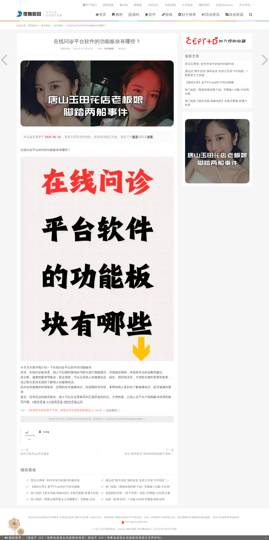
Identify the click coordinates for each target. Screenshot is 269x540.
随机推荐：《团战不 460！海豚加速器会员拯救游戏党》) (85, 537)
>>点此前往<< (111, 410)
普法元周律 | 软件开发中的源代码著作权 (55, 480)
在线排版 (170, 5)
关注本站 (245, 5)
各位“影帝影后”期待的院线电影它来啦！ (149, 453)
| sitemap (121, 529)
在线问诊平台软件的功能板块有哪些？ (97, 41)
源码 (135, 15)
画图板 (138, 5)
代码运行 (153, 5)
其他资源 (236, 15)
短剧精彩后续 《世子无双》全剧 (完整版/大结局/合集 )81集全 (143, 493)
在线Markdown (224, 5)
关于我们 (91, 5)
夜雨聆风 (28, 14)
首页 (102, 15)
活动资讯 (212, 15)
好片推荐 (189, 15)
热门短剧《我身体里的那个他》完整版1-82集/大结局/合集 (141, 486)
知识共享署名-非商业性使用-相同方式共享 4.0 (68, 517)
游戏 (168, 15)
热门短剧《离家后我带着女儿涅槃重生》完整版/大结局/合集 (67, 499)
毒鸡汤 (124, 5)
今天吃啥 (187, 5)
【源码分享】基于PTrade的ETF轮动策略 (55, 486)
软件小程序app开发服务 (34, 453)
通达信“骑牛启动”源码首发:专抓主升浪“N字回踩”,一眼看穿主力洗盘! (147, 480)
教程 (119, 15)
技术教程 (45, 25)
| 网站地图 (131, 529)
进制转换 (108, 5)
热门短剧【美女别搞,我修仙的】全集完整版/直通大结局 (64, 493)
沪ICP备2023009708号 (135, 522)
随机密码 (204, 5)
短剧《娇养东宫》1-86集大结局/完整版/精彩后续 (135, 499)
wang (46, 431)
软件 (152, 15)
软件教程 (58, 25)
